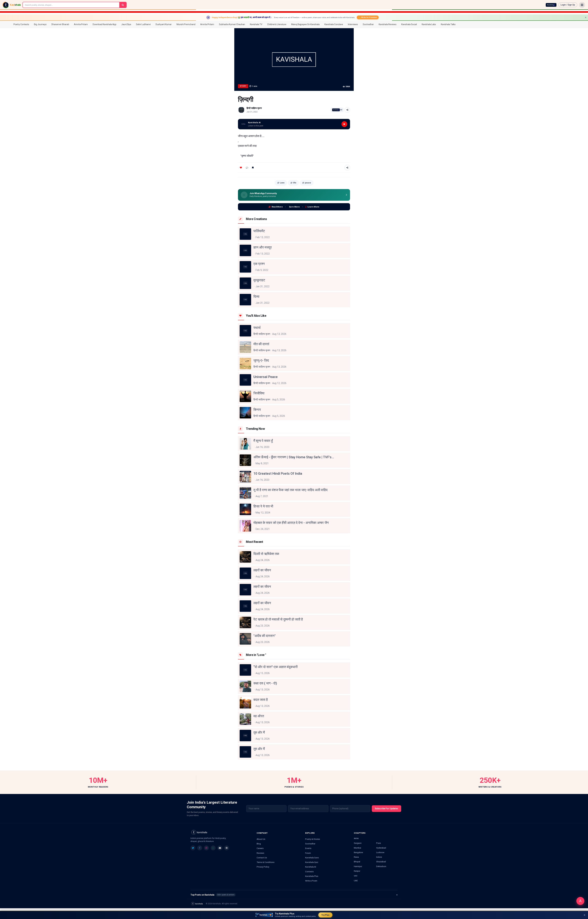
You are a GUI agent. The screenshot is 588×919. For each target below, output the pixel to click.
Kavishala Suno (312, 857)
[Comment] (247, 167)
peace (308, 183)
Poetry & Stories (312, 839)
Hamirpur (358, 866)
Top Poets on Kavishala (294, 895)
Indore (379, 857)
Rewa (356, 857)
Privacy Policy (263, 867)
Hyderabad (381, 848)
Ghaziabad (381, 861)
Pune (378, 843)
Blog (259, 843)
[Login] (580, 901)
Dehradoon (381, 866)
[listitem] (192, 847)
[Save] (252, 167)
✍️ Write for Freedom (368, 17)
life (294, 183)
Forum (308, 853)
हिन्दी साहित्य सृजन (254, 108)
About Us (261, 839)
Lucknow (380, 852)
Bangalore (358, 852)
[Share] (347, 110)
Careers (260, 848)
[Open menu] (582, 5)
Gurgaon (358, 843)
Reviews (260, 853)
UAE (356, 880)
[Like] (241, 167)
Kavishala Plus (311, 876)
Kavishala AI (310, 867)
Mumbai (357, 848)
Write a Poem (311, 880)
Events (308, 848)
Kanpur (357, 871)
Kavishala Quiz (311, 862)
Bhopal (357, 861)
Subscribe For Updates (386, 808)
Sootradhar (310, 843)
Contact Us (262, 857)
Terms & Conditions (265, 862)
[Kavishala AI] (551, 5)
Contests (309, 871)
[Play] (344, 124)
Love (282, 183)
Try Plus (325, 915)
